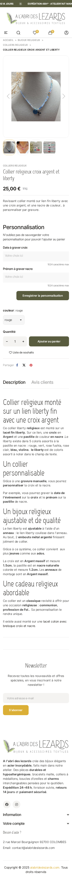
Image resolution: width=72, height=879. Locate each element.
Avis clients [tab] (42, 382)
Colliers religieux (15, 165)
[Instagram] (16, 804)
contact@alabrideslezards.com (33, 848)
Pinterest (31, 365)
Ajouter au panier (49, 341)
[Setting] (66, 32)
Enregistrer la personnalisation (43, 295)
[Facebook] (7, 804)
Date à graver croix (15, 247)
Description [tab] (14, 382)
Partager (17, 365)
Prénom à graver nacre (18, 269)
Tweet (24, 365)
